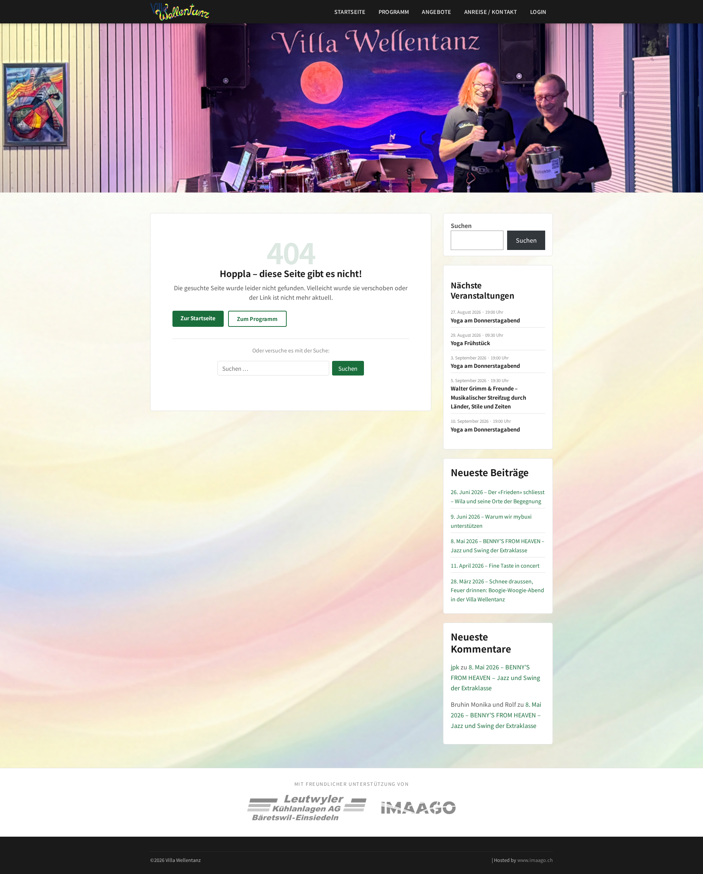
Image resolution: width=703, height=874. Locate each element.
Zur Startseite (198, 318)
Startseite (350, 11)
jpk (455, 666)
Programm (394, 11)
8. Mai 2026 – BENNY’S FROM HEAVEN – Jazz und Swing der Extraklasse (495, 677)
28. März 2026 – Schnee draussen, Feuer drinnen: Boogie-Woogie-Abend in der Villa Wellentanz (497, 590)
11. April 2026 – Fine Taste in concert (495, 565)
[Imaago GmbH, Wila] (418, 807)
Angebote (436, 11)
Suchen (461, 225)
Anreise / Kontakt (490, 11)
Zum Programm (257, 318)
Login (538, 11)
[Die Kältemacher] (307, 808)
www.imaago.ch (535, 859)
